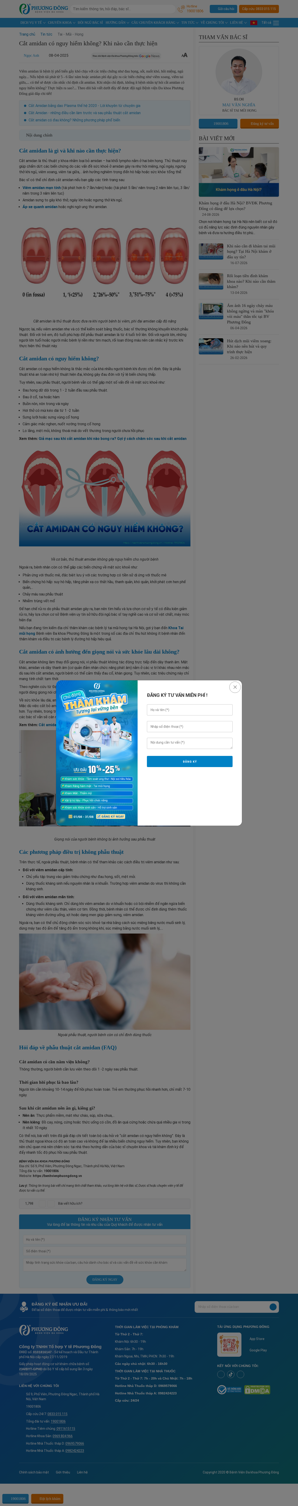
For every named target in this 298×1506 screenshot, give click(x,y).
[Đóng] (235, 687)
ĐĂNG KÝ (190, 761)
